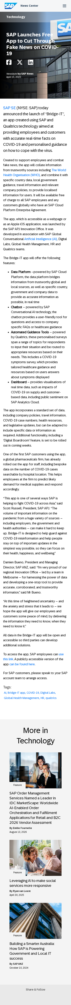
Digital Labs (47, 692)
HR (42, 698)
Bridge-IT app (16, 692)
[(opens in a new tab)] (35, 770)
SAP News (27, 73)
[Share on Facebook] (8, 63)
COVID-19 (33, 692)
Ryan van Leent (22, 891)
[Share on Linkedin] (30, 63)
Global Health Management (21, 698)
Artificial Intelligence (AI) (40, 239)
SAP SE (9, 108)
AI (5, 692)
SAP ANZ (18, 964)
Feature (17, 785)
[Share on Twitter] (20, 63)
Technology (15, 17)
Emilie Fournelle (22, 828)
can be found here (22, 664)
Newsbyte (12, 73)
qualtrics (51, 698)
